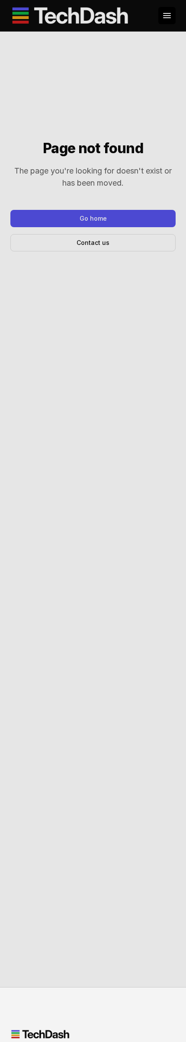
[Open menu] (167, 15)
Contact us (93, 242)
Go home (93, 218)
